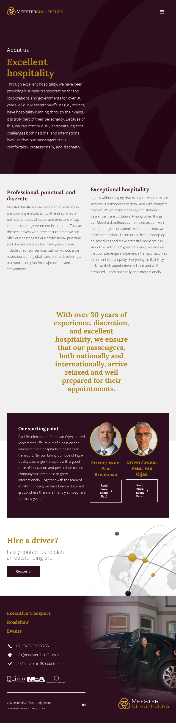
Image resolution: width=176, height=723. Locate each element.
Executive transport (28, 613)
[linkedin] (83, 704)
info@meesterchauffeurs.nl (38, 654)
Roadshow (18, 622)
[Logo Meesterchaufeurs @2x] (35, 8)
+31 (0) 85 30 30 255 (32, 645)
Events (14, 631)
